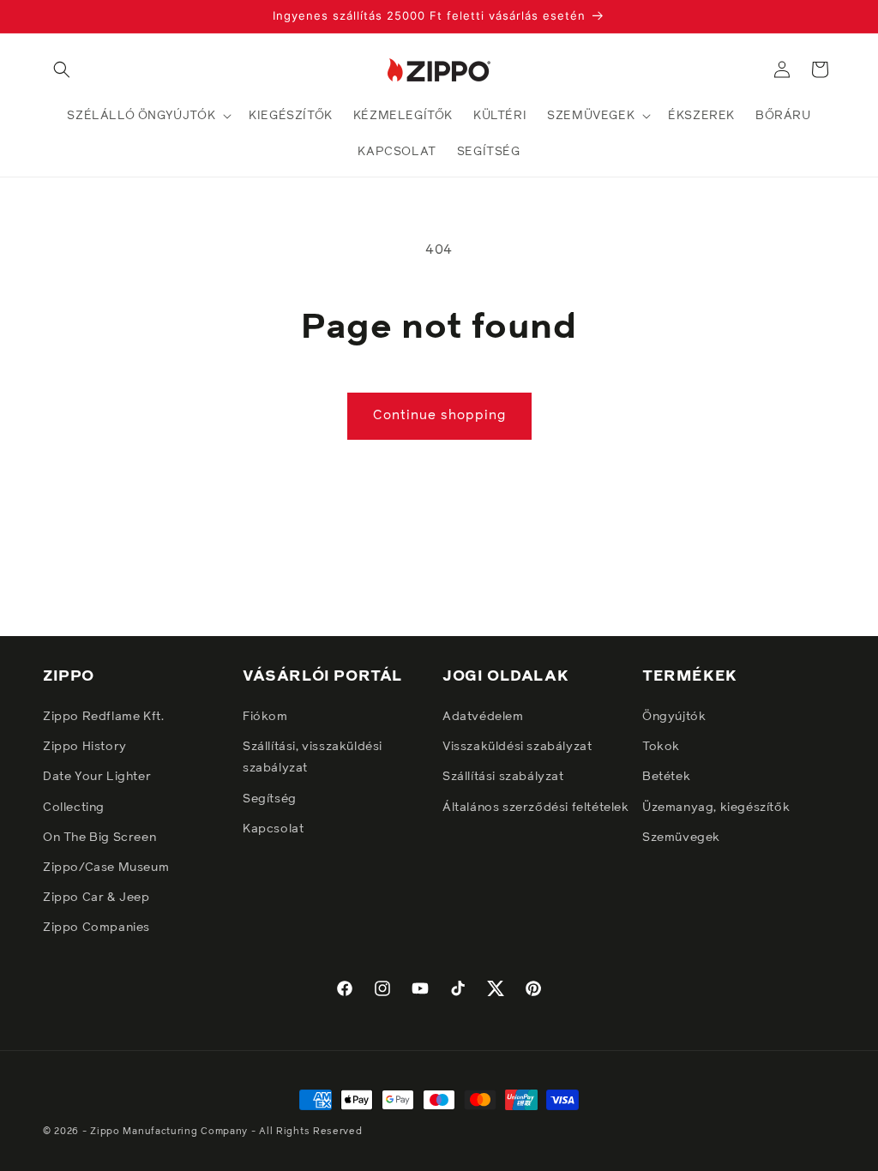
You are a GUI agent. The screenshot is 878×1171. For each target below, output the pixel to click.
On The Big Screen (99, 838)
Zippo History (85, 747)
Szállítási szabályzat (503, 777)
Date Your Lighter (97, 777)
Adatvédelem (483, 717)
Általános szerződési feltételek (535, 808)
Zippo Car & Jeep (96, 898)
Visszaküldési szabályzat (517, 747)
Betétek (666, 777)
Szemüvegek (681, 838)
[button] (62, 69)
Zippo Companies (96, 928)
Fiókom (265, 717)
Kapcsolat (273, 829)
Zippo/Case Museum (106, 868)
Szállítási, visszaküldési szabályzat (312, 757)
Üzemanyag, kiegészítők (716, 808)
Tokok (661, 747)
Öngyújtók (674, 717)
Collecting (74, 808)
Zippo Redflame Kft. (103, 717)
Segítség (270, 799)
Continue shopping (439, 415)
